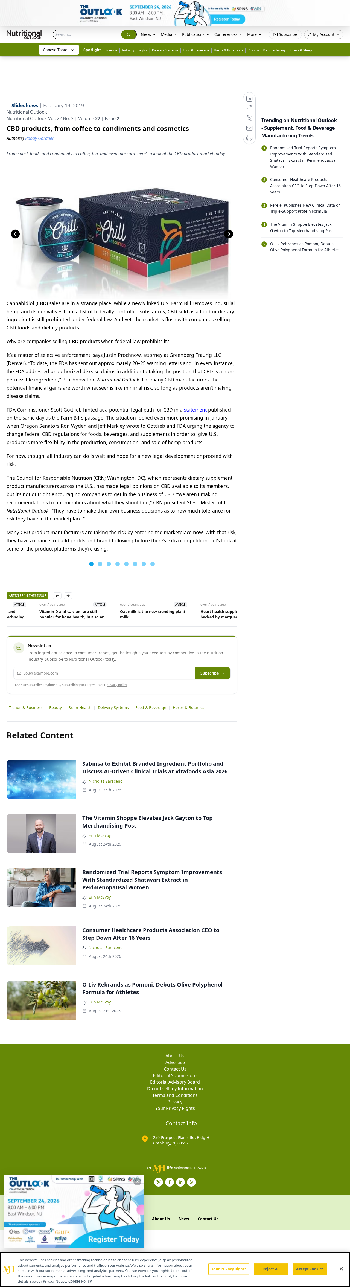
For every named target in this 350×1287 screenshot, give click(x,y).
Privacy (175, 1102)
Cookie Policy (80, 1281)
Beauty (55, 707)
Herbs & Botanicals (228, 50)
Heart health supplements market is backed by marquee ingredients (202, 614)
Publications (193, 34)
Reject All (271, 1268)
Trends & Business (26, 707)
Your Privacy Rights (175, 1108)
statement (195, 409)
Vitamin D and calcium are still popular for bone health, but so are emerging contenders (40, 614)
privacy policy (116, 684)
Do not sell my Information (175, 1089)
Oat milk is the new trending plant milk (119, 614)
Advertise (175, 1062)
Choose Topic (55, 49)
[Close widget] (137, 1181)
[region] (175, 1269)
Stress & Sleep (301, 50)
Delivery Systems (165, 50)
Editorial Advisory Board (175, 1082)
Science (111, 50)
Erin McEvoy (100, 835)
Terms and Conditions (175, 1095)
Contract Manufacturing (266, 50)
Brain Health (79, 707)
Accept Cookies (309, 1268)
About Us (175, 1056)
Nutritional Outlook (27, 112)
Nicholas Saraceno (105, 781)
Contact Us (175, 1069)
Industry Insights (134, 50)
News (146, 34)
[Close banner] (343, 7)
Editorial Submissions (175, 1075)
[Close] (341, 1269)
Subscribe (209, 673)
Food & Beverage (196, 50)
